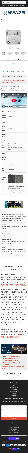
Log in (11, 5)
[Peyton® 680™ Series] (14, 37)
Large (5, 358)
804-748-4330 (6, 5)
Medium (10, 358)
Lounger (9, 362)
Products (11, 25)
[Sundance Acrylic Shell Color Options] (14, 204)
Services (14, 393)
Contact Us (14, 395)
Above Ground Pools (14, 391)
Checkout (22, 5)
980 (23, 80)
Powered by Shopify (22, 441)
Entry (6, 360)
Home (14, 385)
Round (7, 364)
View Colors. (11, 169)
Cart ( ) (17, 5)
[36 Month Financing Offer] (14, 349)
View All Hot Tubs (6, 366)
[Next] (17, 48)
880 (21, 80)
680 (15, 80)
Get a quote (14, 63)
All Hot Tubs (10, 82)
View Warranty (12, 165)
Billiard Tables (14, 389)
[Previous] (10, 48)
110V (19, 362)
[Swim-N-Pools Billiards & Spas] (14, 13)
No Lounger (15, 362)
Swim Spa (4, 82)
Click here (4, 76)
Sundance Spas (5, 80)
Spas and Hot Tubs (14, 387)
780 (18, 80)
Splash (12, 80)
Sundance (7, 356)
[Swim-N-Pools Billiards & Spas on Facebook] (13, 423)
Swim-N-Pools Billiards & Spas (11, 441)
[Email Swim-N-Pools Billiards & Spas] (15, 423)
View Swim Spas (15, 366)
